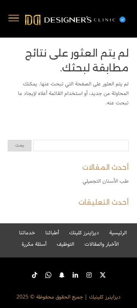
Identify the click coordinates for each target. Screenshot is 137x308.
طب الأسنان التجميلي (106, 181)
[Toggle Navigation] (13, 19)
